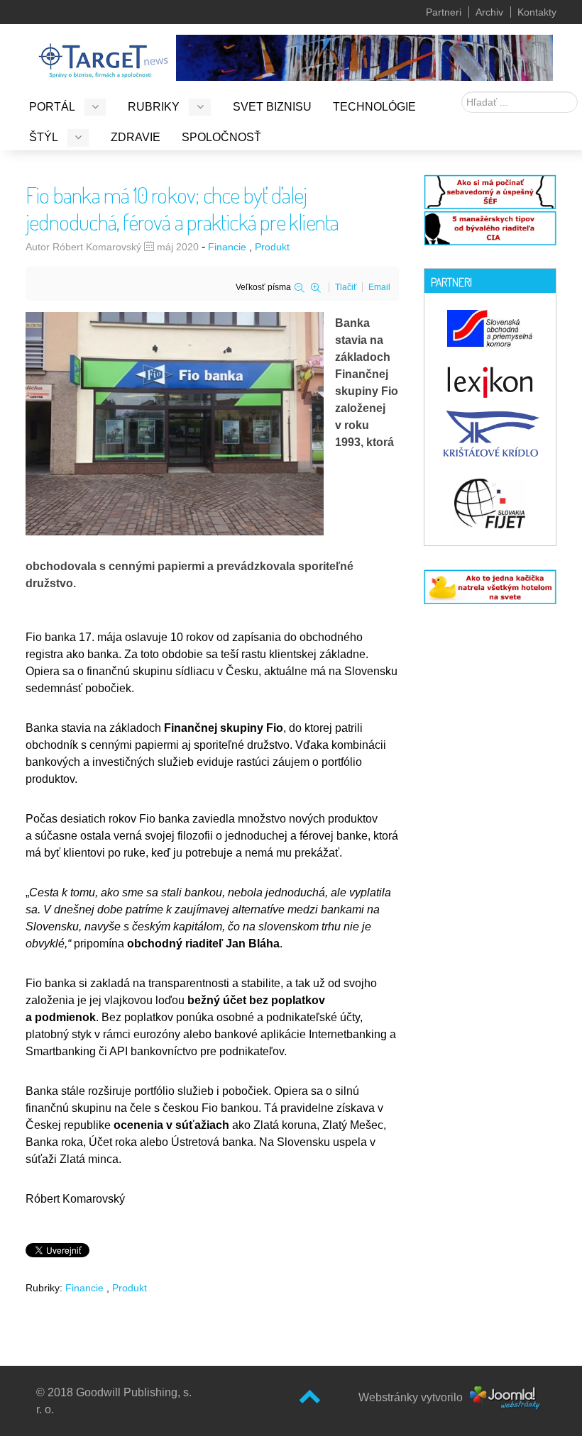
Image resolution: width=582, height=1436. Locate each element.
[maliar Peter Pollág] (364, 56)
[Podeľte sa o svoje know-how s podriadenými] (490, 190)
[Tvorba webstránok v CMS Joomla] (506, 1397)
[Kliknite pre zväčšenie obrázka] (175, 423)
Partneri (443, 12)
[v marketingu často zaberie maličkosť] (490, 586)
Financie (227, 246)
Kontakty (536, 12)
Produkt (272, 246)
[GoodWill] (103, 54)
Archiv (489, 12)
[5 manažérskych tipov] (490, 227)
